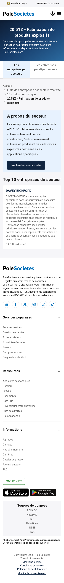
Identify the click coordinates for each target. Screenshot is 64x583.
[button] (32, 317)
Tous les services (12, 327)
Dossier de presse (13, 459)
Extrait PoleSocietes (14, 342)
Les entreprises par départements (45, 67)
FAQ (5, 469)
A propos (8, 439)
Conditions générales (32, 565)
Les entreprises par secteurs (16, 69)
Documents (9, 396)
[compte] (52, 13)
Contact (7, 444)
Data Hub (8, 401)
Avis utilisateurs (12, 464)
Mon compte (14, 481)
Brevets (7, 347)
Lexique (7, 391)
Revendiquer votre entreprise (19, 406)
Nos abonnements (13, 449)
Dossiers (7, 386)
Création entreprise (14, 332)
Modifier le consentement (32, 573)
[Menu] (59, 13)
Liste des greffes (12, 411)
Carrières (8, 454)
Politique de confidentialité (32, 569)
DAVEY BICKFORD (18, 191)
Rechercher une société (26, 165)
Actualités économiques (16, 381)
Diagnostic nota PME (14, 357)
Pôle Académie (11, 415)
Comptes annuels (13, 352)
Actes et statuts (12, 337)
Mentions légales (32, 562)
